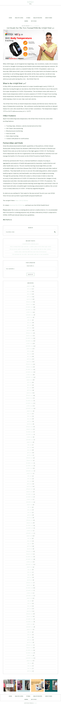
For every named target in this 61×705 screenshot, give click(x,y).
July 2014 (30, 663)
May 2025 (29, 325)
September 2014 (29, 658)
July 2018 (29, 538)
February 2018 (29, 551)
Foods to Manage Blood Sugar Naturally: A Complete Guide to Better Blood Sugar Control (30, 246)
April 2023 (29, 390)
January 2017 (30, 585)
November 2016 (29, 590)
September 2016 (29, 595)
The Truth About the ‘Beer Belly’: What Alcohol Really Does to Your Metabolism (30, 254)
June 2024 (29, 353)
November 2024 (29, 340)
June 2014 (29, 665)
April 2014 (29, 671)
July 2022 (29, 413)
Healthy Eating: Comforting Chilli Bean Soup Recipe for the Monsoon (30, 251)
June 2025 (29, 322)
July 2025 (29, 320)
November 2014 (29, 652)
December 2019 (29, 494)
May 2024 (29, 356)
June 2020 (29, 478)
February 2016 (29, 613)
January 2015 (29, 647)
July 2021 (30, 444)
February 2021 (29, 457)
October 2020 (29, 468)
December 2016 (29, 587)
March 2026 (29, 299)
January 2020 (29, 491)
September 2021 (29, 439)
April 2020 (29, 483)
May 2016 (29, 606)
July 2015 (30, 632)
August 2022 (30, 411)
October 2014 (30, 655)
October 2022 (29, 405)
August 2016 (29, 598)
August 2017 (29, 567)
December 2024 (29, 338)
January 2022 (29, 429)
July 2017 (30, 569)
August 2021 (29, 442)
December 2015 (29, 619)
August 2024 (29, 348)
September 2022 (29, 408)
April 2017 (29, 577)
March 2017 (29, 580)
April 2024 (29, 359)
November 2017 (29, 559)
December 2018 (29, 525)
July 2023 (29, 382)
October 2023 (29, 374)
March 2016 (29, 611)
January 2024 (29, 366)
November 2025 (29, 309)
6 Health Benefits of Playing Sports (30, 244)
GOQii (30, 2)
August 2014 (29, 660)
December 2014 (29, 650)
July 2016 (30, 600)
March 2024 (29, 361)
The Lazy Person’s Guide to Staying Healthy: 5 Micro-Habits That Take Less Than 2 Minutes (30, 249)
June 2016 (29, 603)
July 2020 (29, 476)
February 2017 (29, 582)
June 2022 (29, 416)
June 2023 (29, 385)
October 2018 (30, 530)
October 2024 (29, 343)
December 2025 (29, 307)
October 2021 (30, 437)
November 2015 (29, 621)
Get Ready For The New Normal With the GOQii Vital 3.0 (30, 28)
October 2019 (30, 499)
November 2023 (29, 372)
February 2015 (29, 645)
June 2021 (29, 447)
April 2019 (29, 515)
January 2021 (30, 460)
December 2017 (29, 556)
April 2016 (29, 608)
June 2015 (29, 634)
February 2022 (29, 426)
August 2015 (29, 629)
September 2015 (29, 626)
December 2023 (29, 369)
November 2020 (29, 465)
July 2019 (30, 507)
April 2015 (29, 639)
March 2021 (29, 455)
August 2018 (29, 535)
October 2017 (29, 561)
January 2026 (29, 304)
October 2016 (30, 593)
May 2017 (29, 574)
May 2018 (29, 543)
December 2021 (29, 431)
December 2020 (29, 463)
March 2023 (29, 392)
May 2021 (29, 450)
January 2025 (29, 335)
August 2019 (30, 504)
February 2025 (29, 333)
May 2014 (29, 668)
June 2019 (29, 509)
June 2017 (29, 572)
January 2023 (29, 398)
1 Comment (36, 25)
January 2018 (29, 554)
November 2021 (29, 434)
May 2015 (29, 637)
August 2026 (30, 286)
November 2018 (29, 528)
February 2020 (29, 489)
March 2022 (29, 424)
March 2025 (29, 330)
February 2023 (29, 395)
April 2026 (29, 296)
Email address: (30, 265)
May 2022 (29, 418)
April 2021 (29, 452)
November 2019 (29, 496)
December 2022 (29, 400)
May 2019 (29, 512)
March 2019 (29, 517)
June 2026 (29, 291)
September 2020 (30, 470)
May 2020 (29, 481)
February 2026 (29, 301)
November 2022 (29, 403)
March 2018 (29, 548)
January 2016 (30, 616)
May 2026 (29, 294)
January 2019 (30, 522)
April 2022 (29, 421)
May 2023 (29, 387)
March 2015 (29, 642)
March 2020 (29, 486)
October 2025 (29, 312)
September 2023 (29, 377)
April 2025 (29, 327)
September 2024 (29, 346)
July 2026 (29, 288)
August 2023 (29, 379)
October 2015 (30, 624)
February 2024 (29, 364)
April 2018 (29, 546)
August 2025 (30, 317)
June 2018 (29, 541)
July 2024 (29, 351)
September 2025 (29, 314)
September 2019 (29, 502)
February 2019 (29, 520)
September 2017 (29, 564)
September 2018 (29, 533)
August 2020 (30, 473)
